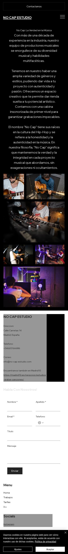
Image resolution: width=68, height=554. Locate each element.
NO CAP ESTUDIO (17, 17)
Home (6, 492)
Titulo (10, 431)
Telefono (40, 416)
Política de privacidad (45, 541)
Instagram (8, 524)
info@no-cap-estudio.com (17, 361)
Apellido (41, 401)
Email (10, 416)
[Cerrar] (63, 534)
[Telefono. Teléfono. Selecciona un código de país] (41, 423)
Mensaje (11, 446)
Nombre (12, 401)
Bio (5, 506)
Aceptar (50, 549)
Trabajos (8, 497)
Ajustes (18, 549)
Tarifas (6, 502)
